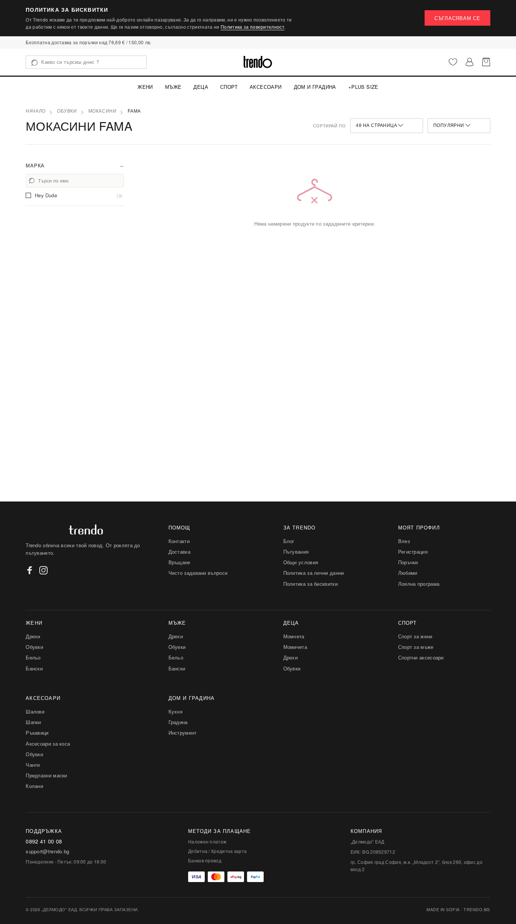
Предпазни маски (46, 775)
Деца (200, 86)
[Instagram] (43, 570)
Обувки (67, 111)
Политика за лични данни (313, 572)
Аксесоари (266, 86)
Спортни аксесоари (421, 657)
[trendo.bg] (258, 62)
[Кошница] (486, 62)
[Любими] (453, 62)
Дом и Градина (315, 86)
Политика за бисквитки (310, 583)
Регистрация (413, 551)
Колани (34, 785)
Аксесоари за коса (48, 743)
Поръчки (408, 562)
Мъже (173, 86)
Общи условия (300, 562)
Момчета (293, 636)
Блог (289, 541)
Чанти (33, 764)
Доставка (179, 551)
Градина (178, 722)
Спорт (229, 86)
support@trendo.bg (47, 851)
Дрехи (33, 636)
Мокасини (102, 111)
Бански (34, 668)
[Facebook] (30, 570)
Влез (404, 541)
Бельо (33, 657)
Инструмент (182, 732)
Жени (145, 86)
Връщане (179, 562)
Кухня (175, 711)
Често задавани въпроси (198, 572)
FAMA (134, 111)
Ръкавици (37, 732)
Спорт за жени (415, 636)
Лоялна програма (419, 583)
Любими (407, 572)
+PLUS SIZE (363, 86)
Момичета (295, 646)
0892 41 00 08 (44, 841)
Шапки (33, 722)
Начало (36, 111)
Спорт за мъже (416, 646)
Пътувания (296, 551)
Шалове (35, 711)
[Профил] (469, 62)
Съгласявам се (457, 18)
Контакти (179, 541)
